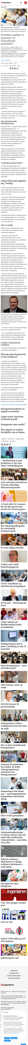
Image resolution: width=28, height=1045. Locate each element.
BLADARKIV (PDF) (14, 973)
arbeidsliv (5, 441)
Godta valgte (14, 1038)
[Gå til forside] (6, 3)
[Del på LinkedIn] (13, 68)
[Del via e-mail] (15, 68)
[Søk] (20, 2)
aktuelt (12, 441)
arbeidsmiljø (20, 438)
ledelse (4, 438)
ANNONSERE (14, 970)
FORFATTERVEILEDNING (14, 975)
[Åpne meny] (25, 2)
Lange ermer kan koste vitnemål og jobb (13, 404)
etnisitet (11, 438)
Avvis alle (7, 1038)
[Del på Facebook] (10, 68)
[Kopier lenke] (17, 68)
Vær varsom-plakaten (16, 1003)
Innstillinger (23, 1044)
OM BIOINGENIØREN (14, 978)
